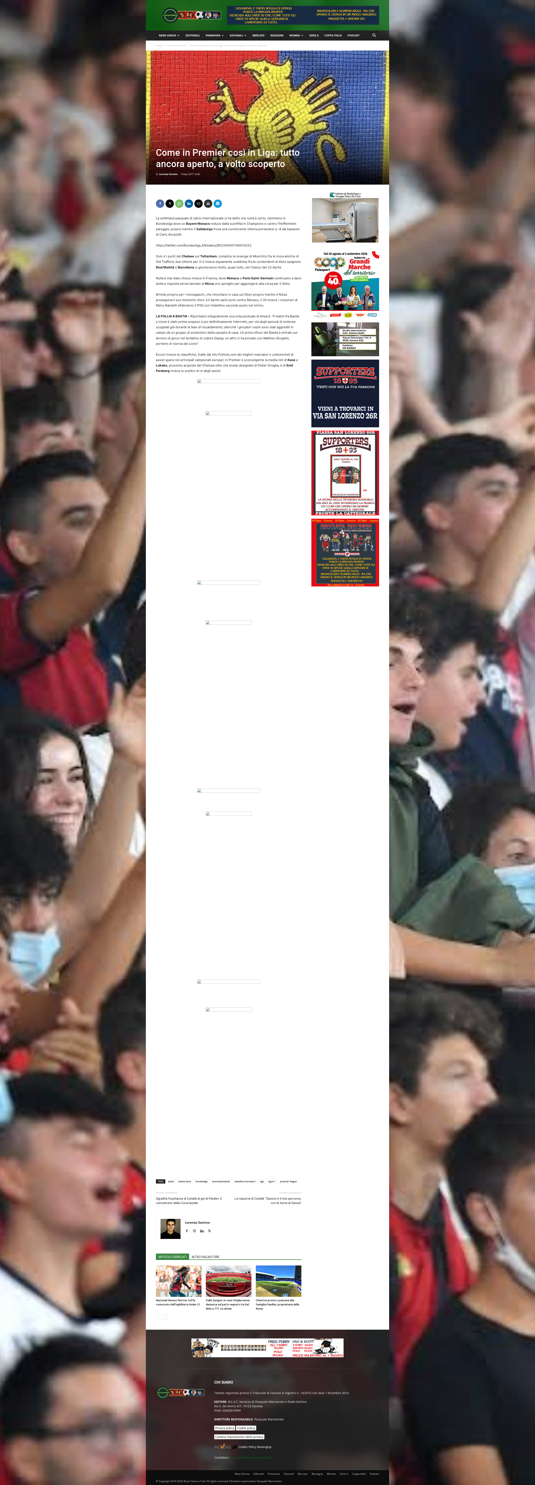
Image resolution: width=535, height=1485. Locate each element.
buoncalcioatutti (221, 1181)
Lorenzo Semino (168, 174)
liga (262, 1181)
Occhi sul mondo (176, 45)
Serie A (313, 35)
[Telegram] (218, 203)
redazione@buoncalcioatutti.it (251, 1457)
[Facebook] (160, 203)
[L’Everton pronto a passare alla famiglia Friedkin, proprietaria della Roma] (278, 1281)
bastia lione (184, 1181)
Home (159, 45)
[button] (374, 36)
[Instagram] (195, 1231)
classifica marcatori (244, 1181)
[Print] (208, 203)
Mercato (258, 35)
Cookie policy (246, 1428)
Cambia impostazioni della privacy (239, 1437)
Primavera (213, 35)
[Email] (198, 203)
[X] (170, 203)
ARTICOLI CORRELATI (172, 1257)
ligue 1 (271, 1181)
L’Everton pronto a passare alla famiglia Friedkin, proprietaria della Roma (277, 1304)
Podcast (353, 35)
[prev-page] (158, 1317)
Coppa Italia (333, 35)
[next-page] (165, 1317)
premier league (288, 1181)
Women (294, 35)
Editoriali (193, 35)
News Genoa (167, 35)
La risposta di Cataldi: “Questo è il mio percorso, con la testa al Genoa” (268, 1201)
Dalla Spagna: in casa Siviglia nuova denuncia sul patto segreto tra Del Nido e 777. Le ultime (228, 1304)
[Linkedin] (189, 203)
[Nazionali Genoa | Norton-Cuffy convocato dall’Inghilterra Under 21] (178, 1281)
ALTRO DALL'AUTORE (205, 1257)
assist (171, 1181)
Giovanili (236, 35)
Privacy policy (224, 1428)
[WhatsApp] (179, 203)
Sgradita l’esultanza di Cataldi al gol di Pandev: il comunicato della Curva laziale (189, 1201)
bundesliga (202, 1181)
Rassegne (277, 35)
